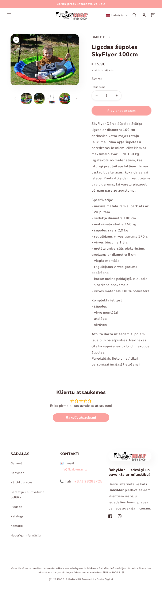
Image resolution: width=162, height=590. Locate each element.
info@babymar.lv (73, 469)
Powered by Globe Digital (97, 579)
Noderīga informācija (26, 536)
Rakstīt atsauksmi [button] (81, 417)
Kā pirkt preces (22, 482)
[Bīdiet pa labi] (76, 98)
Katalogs (17, 516)
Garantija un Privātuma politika (27, 494)
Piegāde (16, 507)
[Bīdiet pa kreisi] (15, 98)
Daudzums (98, 87)
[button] (9, 15)
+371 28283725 (88, 481)
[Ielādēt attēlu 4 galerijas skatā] (64, 98)
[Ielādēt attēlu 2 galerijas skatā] (39, 98)
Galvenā (17, 463)
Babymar (17, 473)
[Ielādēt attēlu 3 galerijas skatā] (52, 98)
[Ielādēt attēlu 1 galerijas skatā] (26, 98)
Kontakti (17, 526)
